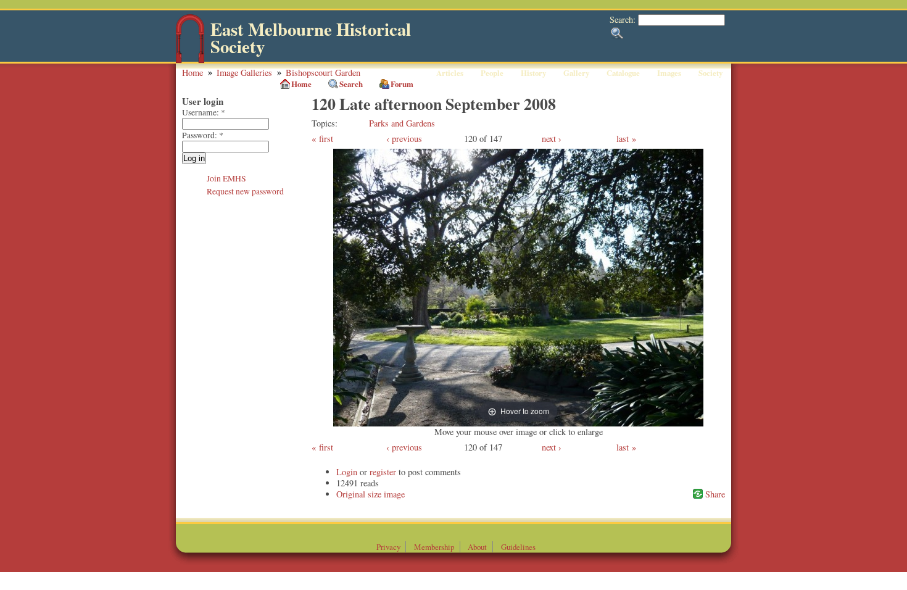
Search (351, 83)
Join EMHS (226, 178)
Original (350, 494)
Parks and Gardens (402, 123)
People (492, 72)
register (383, 472)
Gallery (576, 72)
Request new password (245, 191)
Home (192, 72)
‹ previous (404, 138)
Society (710, 72)
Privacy (388, 546)
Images (669, 72)
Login (346, 472)
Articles (449, 72)
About (477, 546)
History (533, 72)
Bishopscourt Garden (323, 72)
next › (551, 138)
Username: (203, 112)
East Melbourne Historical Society (310, 38)
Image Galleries (244, 72)
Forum (402, 83)
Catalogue (623, 72)
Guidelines (518, 546)
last (622, 138)
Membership (434, 546)
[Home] (190, 60)
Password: (202, 135)
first (326, 138)
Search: (624, 19)
